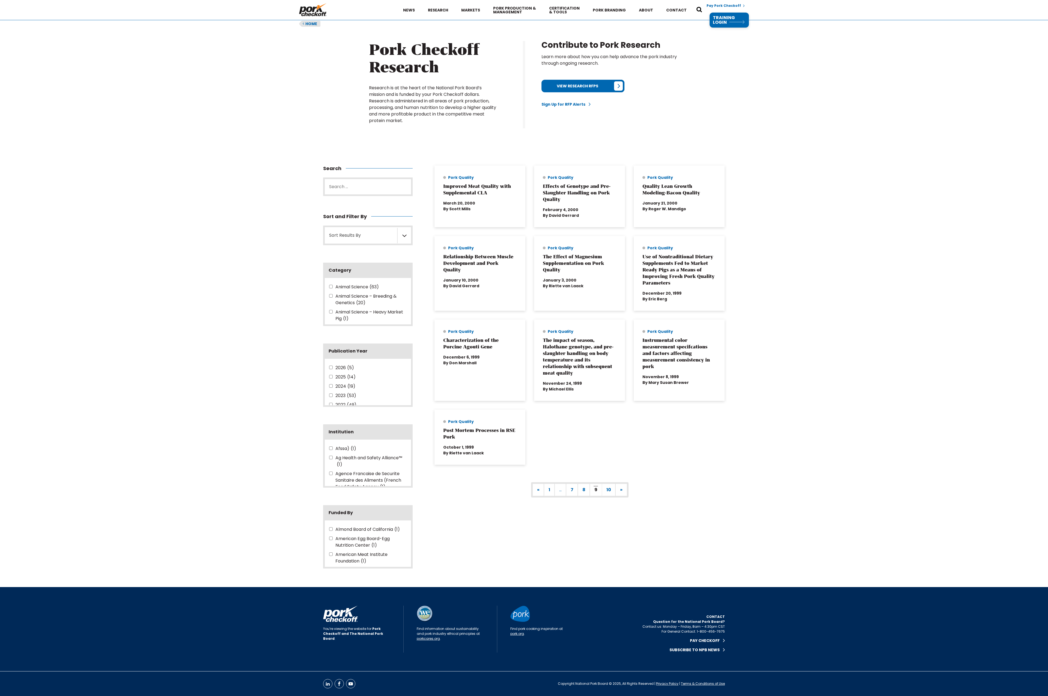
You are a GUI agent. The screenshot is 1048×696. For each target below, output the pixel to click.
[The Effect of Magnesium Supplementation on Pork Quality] (579, 273)
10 (608, 490)
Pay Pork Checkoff (724, 5)
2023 (345, 395)
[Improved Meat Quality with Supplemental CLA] (479, 196)
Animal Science (357, 287)
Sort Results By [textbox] (345, 235)
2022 (345, 405)
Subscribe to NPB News (696, 650)
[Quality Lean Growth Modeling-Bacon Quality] (679, 196)
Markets (470, 10)
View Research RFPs (577, 86)
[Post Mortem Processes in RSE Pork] (479, 437)
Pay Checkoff (706, 640)
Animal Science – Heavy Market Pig (369, 315)
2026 (344, 368)
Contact (676, 10)
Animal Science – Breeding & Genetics (366, 299)
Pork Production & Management (514, 10)
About (646, 10)
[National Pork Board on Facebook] (339, 683)
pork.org (517, 633)
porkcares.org (428, 638)
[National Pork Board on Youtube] (350, 683)
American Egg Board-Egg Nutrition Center (362, 541)
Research (438, 10)
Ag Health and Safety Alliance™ (368, 461)
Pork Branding (609, 10)
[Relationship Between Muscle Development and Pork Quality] (479, 273)
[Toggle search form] (699, 10)
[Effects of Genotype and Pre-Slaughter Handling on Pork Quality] (579, 196)
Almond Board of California (367, 529)
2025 (345, 377)
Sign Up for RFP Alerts (565, 104)
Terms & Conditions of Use (703, 683)
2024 (345, 386)
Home (309, 23)
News (409, 10)
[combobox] (368, 235)
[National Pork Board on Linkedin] (327, 683)
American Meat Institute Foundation (361, 557)
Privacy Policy (667, 683)
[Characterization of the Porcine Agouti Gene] (479, 360)
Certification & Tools (564, 10)
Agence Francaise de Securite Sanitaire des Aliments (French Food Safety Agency (368, 480)
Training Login (724, 20)
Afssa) (345, 448)
